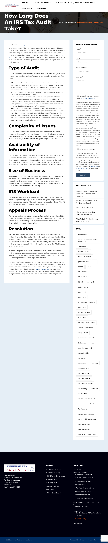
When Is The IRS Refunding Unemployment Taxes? (85, 213)
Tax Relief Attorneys (54, 469)
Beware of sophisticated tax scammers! (87, 240)
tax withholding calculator (87, 419)
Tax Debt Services (84, 378)
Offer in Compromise (85, 328)
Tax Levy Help (52, 483)
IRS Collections (83, 272)
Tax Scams (93, 404)
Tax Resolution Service (84, 474)
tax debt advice (83, 368)
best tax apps (82, 235)
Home (61, 22)
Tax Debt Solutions (41, 3)
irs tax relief (82, 317)
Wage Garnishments (85, 429)
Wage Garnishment (85, 424)
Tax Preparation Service (84, 478)
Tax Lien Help (52, 479)
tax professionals (42, 269)
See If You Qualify (82, 507)
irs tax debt (82, 297)
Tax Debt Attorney (53, 473)
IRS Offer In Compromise (56, 476)
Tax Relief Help (83, 394)
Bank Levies (80, 485)
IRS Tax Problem (53, 486)
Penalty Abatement (83, 495)
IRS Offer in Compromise (86, 282)
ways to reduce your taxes (87, 434)
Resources (26, 9)
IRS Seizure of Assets (83, 491)
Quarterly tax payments (86, 338)
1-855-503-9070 (9, 475)
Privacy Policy (92, 540)
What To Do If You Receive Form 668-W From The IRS (87, 220)
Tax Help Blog (70, 22)
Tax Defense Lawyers (85, 384)
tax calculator (82, 363)
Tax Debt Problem (84, 373)
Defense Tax (82, 246)
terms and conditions (87, 98)
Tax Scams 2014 (83, 409)
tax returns (82, 404)
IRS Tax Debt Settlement (86, 302)
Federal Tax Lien (83, 251)
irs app (80, 267)
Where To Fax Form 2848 (84, 208)
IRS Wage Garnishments (86, 323)
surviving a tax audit (85, 348)
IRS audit (90, 267)
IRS (95, 262)
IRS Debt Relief (83, 277)
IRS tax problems (84, 312)
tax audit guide (83, 353)
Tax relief (94, 389)
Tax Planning (82, 389)
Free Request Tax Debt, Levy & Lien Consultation (75, 3)
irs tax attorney (83, 287)
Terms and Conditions (82, 168)
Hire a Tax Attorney (84, 257)
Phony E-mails (83, 333)
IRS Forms (50, 489)
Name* (78, 49)
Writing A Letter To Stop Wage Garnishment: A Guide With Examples (86, 193)
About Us (25, 3)
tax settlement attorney (86, 414)
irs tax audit (82, 292)
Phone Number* (81, 68)
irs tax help (82, 307)
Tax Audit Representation (85, 488)
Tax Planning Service (83, 481)
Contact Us (41, 9)
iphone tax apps (83, 262)
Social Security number (86, 343)
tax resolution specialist (86, 399)
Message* (79, 77)
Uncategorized (24, 45)
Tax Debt (95, 363)
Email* (78, 58)
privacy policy (94, 166)
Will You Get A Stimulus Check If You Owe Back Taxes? (87, 202)
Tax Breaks (82, 358)
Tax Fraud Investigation (84, 498)
